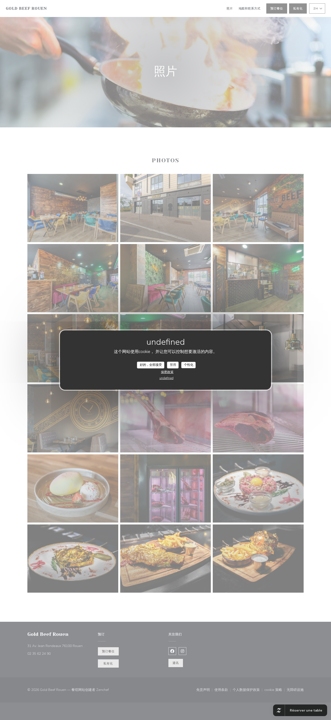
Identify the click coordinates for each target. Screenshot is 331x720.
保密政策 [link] (167, 372)
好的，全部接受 (151, 365)
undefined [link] (166, 378)
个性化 (188, 365)
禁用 (173, 365)
